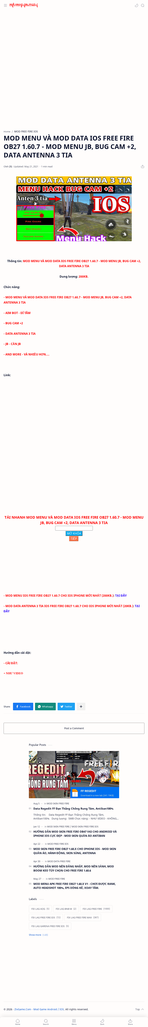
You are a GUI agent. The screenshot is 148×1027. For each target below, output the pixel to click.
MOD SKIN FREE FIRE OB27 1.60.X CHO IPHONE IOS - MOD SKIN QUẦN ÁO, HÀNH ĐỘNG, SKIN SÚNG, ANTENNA (74, 851)
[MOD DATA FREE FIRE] (58, 861)
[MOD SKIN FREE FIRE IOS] (85, 826)
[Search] (142, 5)
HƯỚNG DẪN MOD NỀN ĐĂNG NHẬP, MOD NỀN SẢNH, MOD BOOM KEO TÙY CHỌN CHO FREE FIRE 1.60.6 (73, 868)
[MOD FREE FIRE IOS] (57, 843)
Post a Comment (74, 728)
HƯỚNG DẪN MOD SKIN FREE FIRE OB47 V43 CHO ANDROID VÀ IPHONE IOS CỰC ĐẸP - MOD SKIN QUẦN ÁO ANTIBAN (75, 833)
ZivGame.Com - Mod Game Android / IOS (39, 1009)
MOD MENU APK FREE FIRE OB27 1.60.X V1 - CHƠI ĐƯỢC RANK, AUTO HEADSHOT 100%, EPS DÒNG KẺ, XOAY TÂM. (74, 886)
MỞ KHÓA (74, 533)
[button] (136, 5)
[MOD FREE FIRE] (56, 878)
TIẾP (74, 539)
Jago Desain (113, 1009)
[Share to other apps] (81, 706)
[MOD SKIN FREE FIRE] (58, 803)
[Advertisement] (74, 39)
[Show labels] (39, 935)
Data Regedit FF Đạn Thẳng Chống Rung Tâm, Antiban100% (73, 808)
